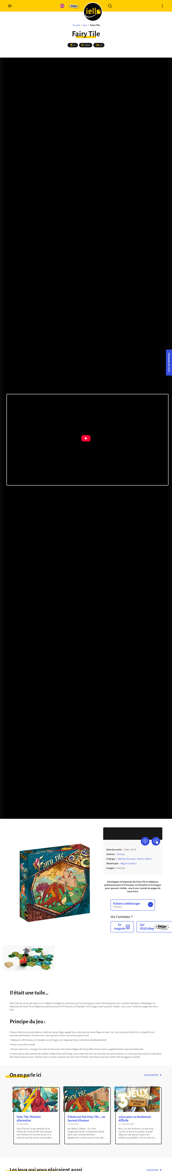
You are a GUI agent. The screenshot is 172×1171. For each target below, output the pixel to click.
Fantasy (121, 854)
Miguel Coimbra (129, 863)
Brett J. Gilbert (145, 858)
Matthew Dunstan (127, 858)
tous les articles (151, 1075)
